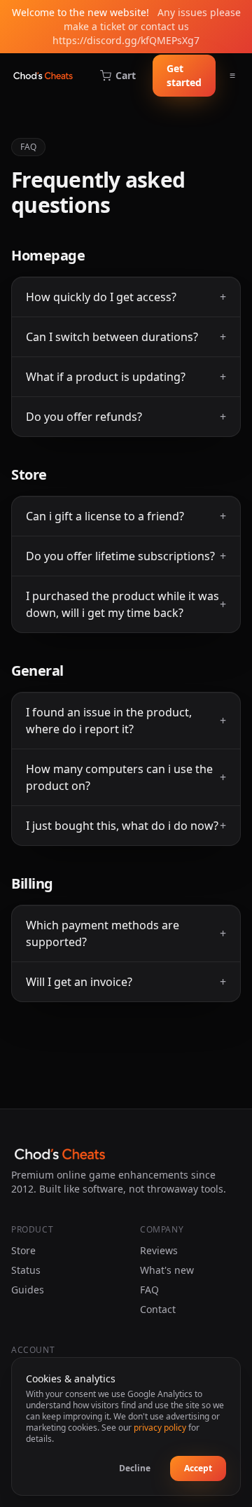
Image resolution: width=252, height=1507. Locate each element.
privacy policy (160, 1427)
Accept (198, 1468)
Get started (184, 75)
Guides (27, 1289)
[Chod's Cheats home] (43, 75)
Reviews (159, 1250)
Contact (158, 1309)
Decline (134, 1468)
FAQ (149, 1289)
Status (26, 1270)
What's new (167, 1270)
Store (23, 1250)
